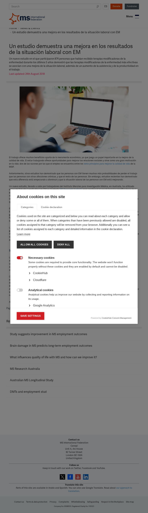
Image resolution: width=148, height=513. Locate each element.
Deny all (63, 244)
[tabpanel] (74, 283)
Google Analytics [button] (44, 305)
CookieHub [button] (40, 273)
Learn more (23, 234)
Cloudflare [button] (39, 280)
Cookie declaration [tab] (51, 207)
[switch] (18, 258)
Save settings (30, 316)
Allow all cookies (34, 244)
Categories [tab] (27, 207)
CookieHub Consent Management (116, 318)
